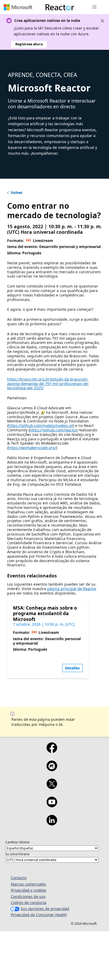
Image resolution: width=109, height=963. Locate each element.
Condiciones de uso (28, 896)
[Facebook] (52, 751)
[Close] (102, 21)
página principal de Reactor (72, 588)
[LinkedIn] (52, 823)
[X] (52, 787)
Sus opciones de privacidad (45, 908)
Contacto (18, 877)
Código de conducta (28, 902)
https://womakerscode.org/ (32, 447)
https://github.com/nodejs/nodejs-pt (40, 425)
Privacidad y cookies (28, 890)
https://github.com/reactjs (53, 429)
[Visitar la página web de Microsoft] (18, 7)
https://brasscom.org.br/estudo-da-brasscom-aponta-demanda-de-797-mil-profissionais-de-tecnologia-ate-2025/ (48, 384)
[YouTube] (52, 805)
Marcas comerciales (28, 884)
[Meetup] (52, 769)
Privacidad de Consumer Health (39, 914)
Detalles (72, 667)
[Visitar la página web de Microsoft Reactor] (60, 7)
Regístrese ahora (29, 44)
